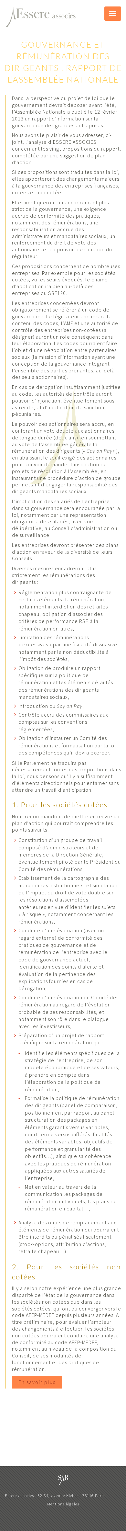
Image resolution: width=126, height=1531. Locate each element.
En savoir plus (37, 1382)
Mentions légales (63, 1503)
